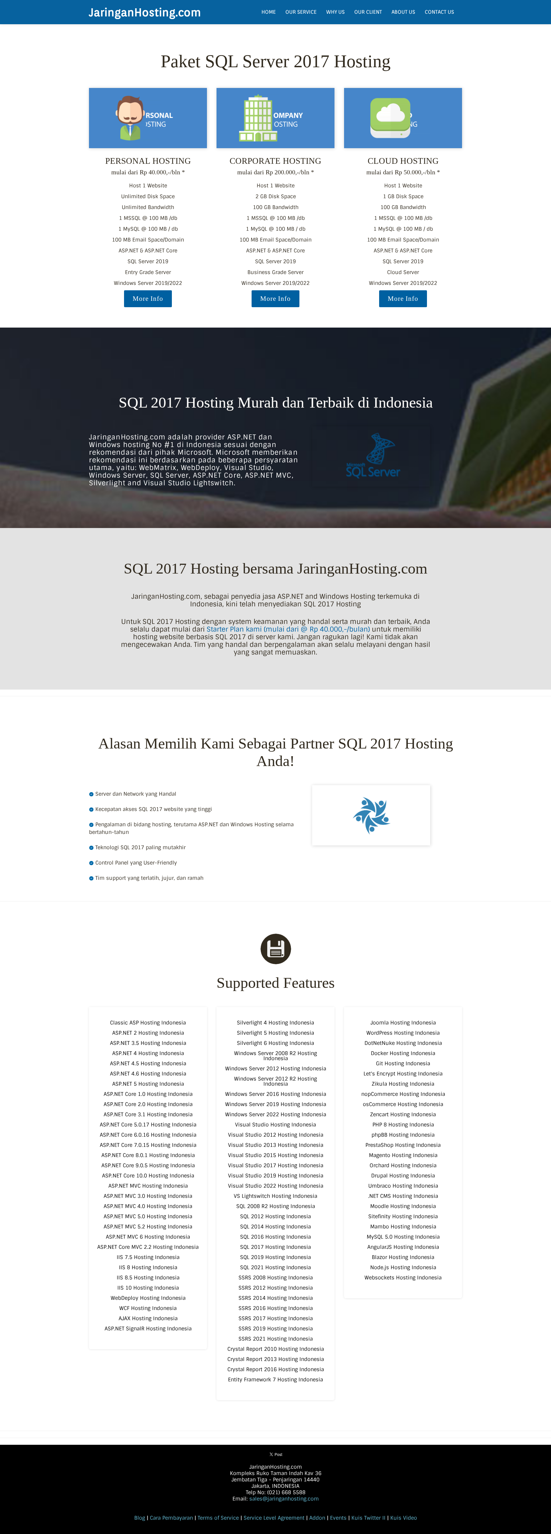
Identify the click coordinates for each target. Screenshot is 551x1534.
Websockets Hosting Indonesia (403, 1277)
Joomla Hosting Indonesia (403, 1022)
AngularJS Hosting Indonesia (403, 1247)
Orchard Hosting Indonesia (403, 1165)
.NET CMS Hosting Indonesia (403, 1196)
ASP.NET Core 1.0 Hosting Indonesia (148, 1094)
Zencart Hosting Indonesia (403, 1114)
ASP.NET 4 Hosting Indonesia (148, 1053)
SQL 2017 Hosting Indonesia (275, 1247)
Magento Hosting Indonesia (403, 1155)
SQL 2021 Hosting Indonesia (275, 1267)
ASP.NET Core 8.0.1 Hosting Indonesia (148, 1155)
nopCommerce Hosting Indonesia (403, 1094)
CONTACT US (439, 12)
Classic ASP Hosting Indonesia (148, 1022)
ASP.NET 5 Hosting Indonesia (148, 1084)
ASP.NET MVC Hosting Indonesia (148, 1186)
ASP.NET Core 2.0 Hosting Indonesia (148, 1104)
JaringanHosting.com (145, 12)
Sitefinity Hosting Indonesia (403, 1216)
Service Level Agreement (274, 1518)
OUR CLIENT (368, 12)
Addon (317, 1518)
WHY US (335, 12)
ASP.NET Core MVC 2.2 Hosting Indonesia (148, 1247)
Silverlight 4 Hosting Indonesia (275, 1022)
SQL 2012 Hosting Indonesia (275, 1216)
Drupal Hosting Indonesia (403, 1175)
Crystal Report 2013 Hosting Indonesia (275, 1359)
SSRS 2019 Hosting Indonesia (276, 1328)
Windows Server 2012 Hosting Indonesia (275, 1068)
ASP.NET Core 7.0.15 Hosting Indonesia (148, 1145)
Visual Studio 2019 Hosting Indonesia (275, 1175)
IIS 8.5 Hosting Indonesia (148, 1277)
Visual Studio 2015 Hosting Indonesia (275, 1155)
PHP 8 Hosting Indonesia (403, 1124)
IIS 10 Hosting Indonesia (148, 1287)
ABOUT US (403, 12)
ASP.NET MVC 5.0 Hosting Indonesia (148, 1216)
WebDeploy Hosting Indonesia (148, 1298)
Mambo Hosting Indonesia (403, 1226)
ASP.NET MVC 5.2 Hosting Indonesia (148, 1226)
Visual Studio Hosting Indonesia (275, 1124)
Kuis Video (403, 1518)
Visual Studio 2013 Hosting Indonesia (275, 1145)
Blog (139, 1518)
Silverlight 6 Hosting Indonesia (275, 1043)
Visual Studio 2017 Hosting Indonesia (275, 1165)
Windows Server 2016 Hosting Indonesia (275, 1094)
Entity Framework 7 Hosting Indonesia (275, 1379)
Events (338, 1518)
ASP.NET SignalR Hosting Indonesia (148, 1328)
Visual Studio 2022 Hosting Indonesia (275, 1186)
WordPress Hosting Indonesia (403, 1033)
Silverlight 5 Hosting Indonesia (275, 1033)
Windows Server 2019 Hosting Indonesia (275, 1104)
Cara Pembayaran (171, 1518)
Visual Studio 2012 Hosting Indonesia (275, 1135)
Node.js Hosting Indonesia (403, 1267)
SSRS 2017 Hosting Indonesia (276, 1318)
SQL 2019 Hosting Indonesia (275, 1257)
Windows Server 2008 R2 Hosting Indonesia (275, 1056)
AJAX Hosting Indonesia (148, 1318)
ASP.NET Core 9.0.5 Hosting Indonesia (148, 1165)
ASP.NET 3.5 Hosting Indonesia (148, 1043)
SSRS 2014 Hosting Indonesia (276, 1298)
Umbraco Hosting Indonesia (403, 1186)
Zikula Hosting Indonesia (403, 1084)
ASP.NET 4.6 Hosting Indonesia (148, 1073)
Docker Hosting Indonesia (403, 1053)
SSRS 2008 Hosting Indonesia (276, 1277)
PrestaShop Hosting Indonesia (403, 1145)
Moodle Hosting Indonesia (403, 1206)
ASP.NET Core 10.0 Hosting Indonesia (148, 1175)
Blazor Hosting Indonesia (403, 1257)
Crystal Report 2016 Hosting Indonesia (275, 1369)
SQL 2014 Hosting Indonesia (275, 1226)
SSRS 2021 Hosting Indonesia (276, 1338)
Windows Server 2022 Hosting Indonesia (275, 1114)
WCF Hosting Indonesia (148, 1308)
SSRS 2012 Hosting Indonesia (276, 1287)
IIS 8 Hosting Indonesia (148, 1267)
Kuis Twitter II (368, 1518)
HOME (268, 12)
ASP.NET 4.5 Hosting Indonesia (148, 1063)
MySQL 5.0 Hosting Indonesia (403, 1237)
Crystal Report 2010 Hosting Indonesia (275, 1349)
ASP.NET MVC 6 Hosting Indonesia (148, 1237)
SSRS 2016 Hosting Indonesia (276, 1308)
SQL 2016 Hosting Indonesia (275, 1237)
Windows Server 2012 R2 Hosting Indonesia (275, 1081)
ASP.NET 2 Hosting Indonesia (148, 1033)
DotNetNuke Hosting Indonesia (403, 1043)
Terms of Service (218, 1518)
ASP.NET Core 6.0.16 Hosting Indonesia (148, 1135)
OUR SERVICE (301, 12)
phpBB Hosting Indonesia (403, 1135)
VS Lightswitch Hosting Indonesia (275, 1196)
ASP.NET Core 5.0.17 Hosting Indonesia (148, 1124)
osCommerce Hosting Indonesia (403, 1104)
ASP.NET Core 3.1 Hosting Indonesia (148, 1114)
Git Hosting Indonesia (403, 1063)
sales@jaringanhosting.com (284, 1498)
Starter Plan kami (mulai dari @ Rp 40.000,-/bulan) (288, 629)
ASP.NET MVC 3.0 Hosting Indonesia (148, 1196)
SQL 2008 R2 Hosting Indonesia (275, 1206)
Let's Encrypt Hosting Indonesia (403, 1073)
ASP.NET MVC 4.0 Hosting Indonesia (148, 1206)
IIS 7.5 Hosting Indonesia (148, 1257)
